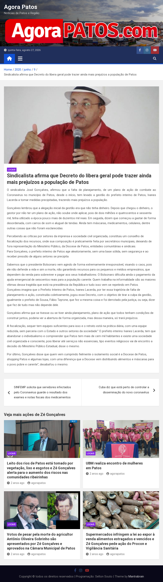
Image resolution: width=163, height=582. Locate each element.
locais (12, 169)
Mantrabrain (136, 576)
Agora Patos (20, 6)
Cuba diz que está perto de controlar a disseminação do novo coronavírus (124, 389)
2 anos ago (17, 483)
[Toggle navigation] (20, 58)
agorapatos (38, 483)
